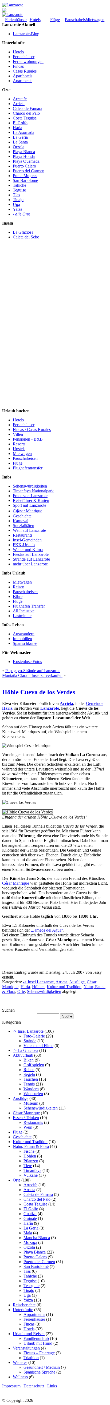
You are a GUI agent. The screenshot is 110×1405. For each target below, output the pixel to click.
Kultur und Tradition (64, 986)
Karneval (20, 520)
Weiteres (20, 1362)
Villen (18, 434)
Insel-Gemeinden (27, 540)
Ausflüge (77, 982)
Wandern (31, 1089)
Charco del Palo (26, 113)
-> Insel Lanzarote (38, 982)
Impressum (11, 1386)
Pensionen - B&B (28, 439)
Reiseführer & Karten (31, 500)
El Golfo (20, 123)
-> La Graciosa (25, 1050)
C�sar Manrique (27, 511)
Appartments (34, 1314)
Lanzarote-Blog (26, 33)
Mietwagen (94, 19)
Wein (27, 1127)
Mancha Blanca (36, 1237)
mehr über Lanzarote (30, 564)
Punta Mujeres (25, 175)
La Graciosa (23, 232)
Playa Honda (24, 156)
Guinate (30, 1218)
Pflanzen (30, 1161)
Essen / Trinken (26, 1117)
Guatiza (30, 1213)
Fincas (18, 66)
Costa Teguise (25, 118)
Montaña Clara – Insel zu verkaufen (32, 675)
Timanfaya (32, 1170)
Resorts (19, 444)
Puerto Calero (24, 166)
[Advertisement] (23, 329)
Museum (30, 1103)
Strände (29, 1041)
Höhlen (38, 986)
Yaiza (17, 209)
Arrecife (20, 99)
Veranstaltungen (26, 1348)
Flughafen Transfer (29, 606)
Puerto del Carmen (28, 171)
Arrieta (19, 103)
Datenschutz (33, 1386)
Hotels (35, 19)
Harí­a (25, 986)
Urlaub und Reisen (29, 1333)
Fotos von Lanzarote (30, 495)
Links (52, 1386)
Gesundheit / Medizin (41, 1367)
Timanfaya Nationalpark (33, 491)
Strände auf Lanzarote (31, 559)
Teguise (19, 190)
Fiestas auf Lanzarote (31, 554)
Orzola (18, 147)
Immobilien (22, 638)
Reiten (28, 1069)
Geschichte (22, 516)
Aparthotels (22, 76)
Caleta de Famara (27, 108)
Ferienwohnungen (28, 61)
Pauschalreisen (77, 19)
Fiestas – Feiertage (39, 1353)
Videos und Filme (38, 1045)
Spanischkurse (25, 643)
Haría (17, 127)
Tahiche (19, 185)
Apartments (22, 80)
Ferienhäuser (16, 19)
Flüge (55, 19)
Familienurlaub (36, 1338)
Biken (28, 1060)
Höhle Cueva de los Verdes (38, 692)
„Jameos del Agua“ (47, 930)
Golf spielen (33, 1065)
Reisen (18, 587)
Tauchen (30, 1079)
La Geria (20, 137)
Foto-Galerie (34, 1036)
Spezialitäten (23, 525)
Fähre (17, 596)
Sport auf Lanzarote (29, 505)
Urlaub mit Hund (37, 1343)
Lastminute (22, 615)
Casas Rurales (25, 71)
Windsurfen (33, 1093)
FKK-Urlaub (24, 544)
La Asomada (23, 132)
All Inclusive (23, 611)
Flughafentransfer (27, 468)
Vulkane (30, 1175)
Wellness (20, 1377)
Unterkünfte (23, 1309)
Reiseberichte (24, 1305)
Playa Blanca (24, 151)
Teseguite (31, 1285)
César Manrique (15, 883)
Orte (21, 991)
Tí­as (27, 1271)
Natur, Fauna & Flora (31, 1146)
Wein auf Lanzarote (29, 530)
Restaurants (22, 535)
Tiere (27, 1165)
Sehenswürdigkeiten (30, 486)
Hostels (19, 448)
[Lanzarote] (12, 5)
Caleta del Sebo (26, 237)
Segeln (29, 1074)
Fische (28, 1151)
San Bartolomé (25, 180)
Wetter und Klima (28, 549)
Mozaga (30, 1242)
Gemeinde (94, 703)
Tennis (29, 1084)
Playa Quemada (26, 161)
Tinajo (18, 199)
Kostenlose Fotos (27, 661)
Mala (27, 1233)
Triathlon (31, 1357)
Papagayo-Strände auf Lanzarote (32, 670)
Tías (16, 195)
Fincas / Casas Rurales (32, 429)
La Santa (20, 142)
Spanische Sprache (39, 1372)
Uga (16, 204)
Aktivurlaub (23, 1055)
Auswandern (23, 634)
